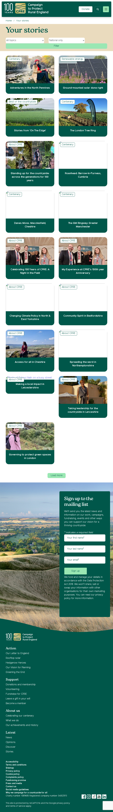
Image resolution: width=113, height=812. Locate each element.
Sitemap (10, 768)
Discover (10, 747)
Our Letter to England (17, 653)
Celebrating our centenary (20, 716)
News (9, 737)
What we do (12, 720)
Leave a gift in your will (18, 699)
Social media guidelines (17, 790)
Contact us (11, 787)
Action (11, 648)
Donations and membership (21, 685)
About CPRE (16, 145)
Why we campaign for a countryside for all (26, 793)
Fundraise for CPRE (16, 694)
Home (9, 21)
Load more (56, 475)
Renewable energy (72, 59)
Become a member (16, 703)
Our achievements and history (22, 725)
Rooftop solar (13, 658)
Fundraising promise (16, 780)
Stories (9, 752)
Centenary (14, 59)
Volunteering (12, 689)
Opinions (10, 742)
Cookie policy (13, 774)
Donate (85, 9)
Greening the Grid (15, 672)
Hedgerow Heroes (16, 663)
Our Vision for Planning (18, 667)
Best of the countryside (22, 102)
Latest (11, 732)
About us (13, 711)
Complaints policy (15, 777)
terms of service (17, 806)
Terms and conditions (16, 765)
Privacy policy (13, 771)
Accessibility (12, 762)
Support (12, 679)
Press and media (14, 783)
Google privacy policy (59, 803)
